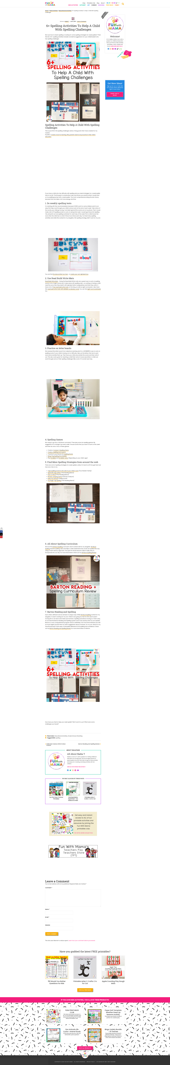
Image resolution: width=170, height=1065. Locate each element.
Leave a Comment (81, 21)
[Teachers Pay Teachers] (120, 49)
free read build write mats (60, 287)
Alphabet (83, 5)
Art (88, 5)
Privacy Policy (91, 1061)
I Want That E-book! (115, 94)
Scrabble (53, 458)
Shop (84, 3)
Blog (98, 3)
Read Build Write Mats (51, 281)
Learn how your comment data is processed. (82, 940)
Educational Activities (65, 10)
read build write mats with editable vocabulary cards (63, 289)
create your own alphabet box (79, 274)
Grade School (72, 736)
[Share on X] (1, 534)
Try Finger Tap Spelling (54, 480)
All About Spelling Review (89, 552)
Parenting (79, 736)
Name (47, 909)
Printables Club (91, 3)
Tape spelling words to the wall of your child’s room (63, 471)
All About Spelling (57, 547)
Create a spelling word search (57, 452)
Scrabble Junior (63, 458)
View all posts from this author (76, 766)
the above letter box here (60, 274)
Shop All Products (85, 1048)
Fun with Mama (50, 3)
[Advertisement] (24, 1061)
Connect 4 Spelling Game (61, 450)
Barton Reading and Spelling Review (60, 628)
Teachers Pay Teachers (119, 3)
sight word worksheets (94, 289)
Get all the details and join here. (83, 833)
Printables (109, 5)
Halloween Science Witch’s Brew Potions (56, 744)
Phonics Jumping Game (55, 476)
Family (117, 5)
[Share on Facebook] (1, 531)
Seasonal (101, 5)
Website (47, 925)
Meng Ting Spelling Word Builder (57, 456)
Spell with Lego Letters (54, 473)
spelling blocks (68, 454)
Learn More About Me (116, 46)
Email (47, 917)
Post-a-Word (52, 474)
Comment (48, 888)
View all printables (85, 990)
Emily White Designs (110, 1061)
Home (46, 10)
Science (94, 5)
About (102, 3)
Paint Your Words (53, 478)
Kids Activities (73, 5)
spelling (58, 738)
